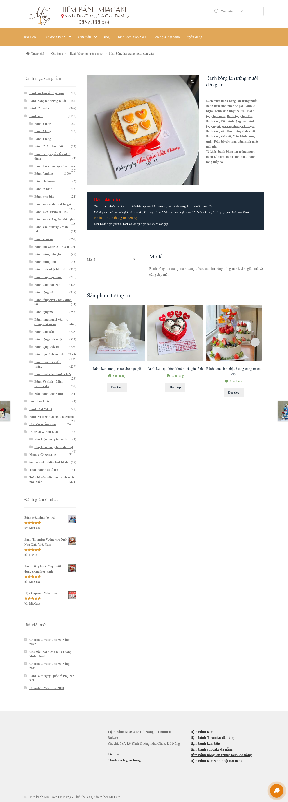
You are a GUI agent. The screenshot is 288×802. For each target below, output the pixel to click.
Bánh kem (36, 116)
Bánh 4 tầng (42, 138)
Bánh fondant (43, 173)
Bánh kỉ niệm (43, 239)
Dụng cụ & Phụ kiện (43, 431)
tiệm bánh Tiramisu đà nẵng (212, 737)
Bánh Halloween (45, 181)
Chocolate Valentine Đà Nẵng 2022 (49, 641)
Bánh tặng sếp (215, 131)
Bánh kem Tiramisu (48, 211)
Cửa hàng (57, 53)
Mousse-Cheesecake (42, 454)
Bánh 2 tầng (42, 123)
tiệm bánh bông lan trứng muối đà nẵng (221, 754)
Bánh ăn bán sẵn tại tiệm (46, 93)
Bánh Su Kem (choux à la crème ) (52, 416)
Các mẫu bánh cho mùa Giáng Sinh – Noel (50, 654)
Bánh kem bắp (44, 196)
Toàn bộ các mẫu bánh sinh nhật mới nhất (51, 479)
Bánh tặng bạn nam (48, 277)
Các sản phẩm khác (42, 424)
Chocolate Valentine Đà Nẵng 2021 (49, 665)
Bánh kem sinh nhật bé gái (224, 105)
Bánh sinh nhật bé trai (230, 110)
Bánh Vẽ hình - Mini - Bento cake (49, 383)
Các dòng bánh (54, 36)
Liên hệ (113, 754)
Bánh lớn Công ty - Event (51, 246)
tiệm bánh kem (202, 731)
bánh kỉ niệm (215, 156)
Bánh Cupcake (39, 108)
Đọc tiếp (116, 387)
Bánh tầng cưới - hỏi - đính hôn (53, 302)
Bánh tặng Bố (215, 121)
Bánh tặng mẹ (236, 121)
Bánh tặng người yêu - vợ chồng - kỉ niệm (230, 124)
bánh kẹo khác (39, 401)
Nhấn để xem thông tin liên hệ (115, 217)
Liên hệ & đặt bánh (166, 36)
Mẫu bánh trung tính (49, 393)
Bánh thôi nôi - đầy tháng (47, 364)
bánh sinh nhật (236, 156)
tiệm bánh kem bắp (205, 743)
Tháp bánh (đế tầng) (43, 469)
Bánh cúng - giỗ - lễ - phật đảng (52, 156)
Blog (106, 36)
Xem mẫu (84, 36)
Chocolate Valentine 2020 (46, 688)
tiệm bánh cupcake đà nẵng (212, 749)
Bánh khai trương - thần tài (51, 229)
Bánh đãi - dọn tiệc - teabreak (54, 166)
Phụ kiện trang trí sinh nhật (53, 447)
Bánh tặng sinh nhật (241, 131)
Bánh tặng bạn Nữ (239, 116)
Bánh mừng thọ (45, 261)
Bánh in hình (43, 188)
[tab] (113, 259)
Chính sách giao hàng (131, 36)
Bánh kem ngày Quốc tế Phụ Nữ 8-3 (51, 678)
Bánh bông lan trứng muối (87, 53)
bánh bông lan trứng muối (236, 151)
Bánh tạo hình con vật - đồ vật (55, 354)
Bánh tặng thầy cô (218, 136)
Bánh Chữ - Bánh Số (48, 146)
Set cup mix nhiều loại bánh (48, 462)
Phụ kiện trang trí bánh (50, 439)
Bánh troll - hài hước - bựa (52, 374)
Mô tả (91, 259)
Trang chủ (30, 36)
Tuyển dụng (194, 36)
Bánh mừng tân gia (47, 254)
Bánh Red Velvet (40, 409)
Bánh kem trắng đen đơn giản (54, 219)
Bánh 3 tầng (42, 131)
